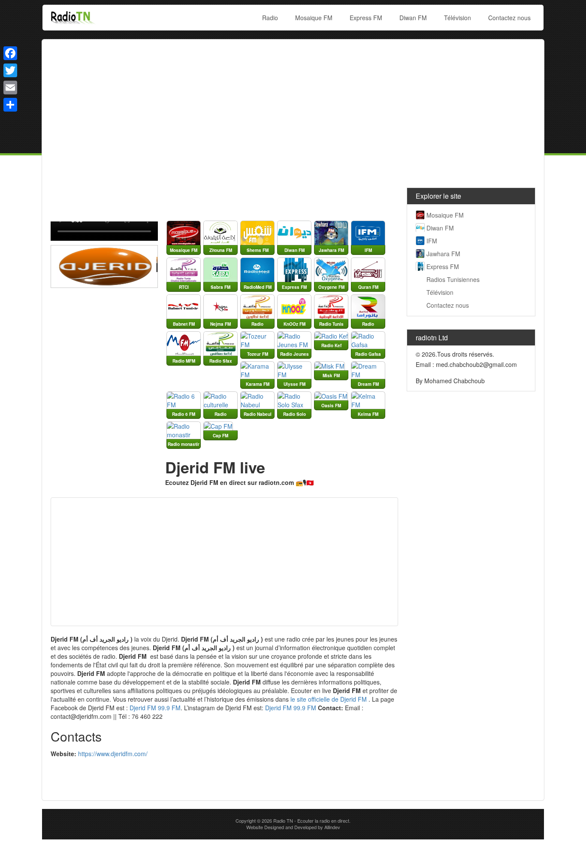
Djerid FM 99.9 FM (155, 707)
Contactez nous (509, 17)
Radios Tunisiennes (453, 279)
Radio (270, 17)
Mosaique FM (313, 17)
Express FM (366, 17)
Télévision (457, 17)
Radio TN (283, 820)
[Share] (10, 104)
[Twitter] (10, 70)
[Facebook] (10, 53)
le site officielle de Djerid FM (328, 699)
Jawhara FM (443, 253)
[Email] (10, 87)
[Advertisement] (293, 110)
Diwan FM (413, 17)
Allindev (332, 827)
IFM (431, 240)
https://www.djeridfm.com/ (113, 753)
